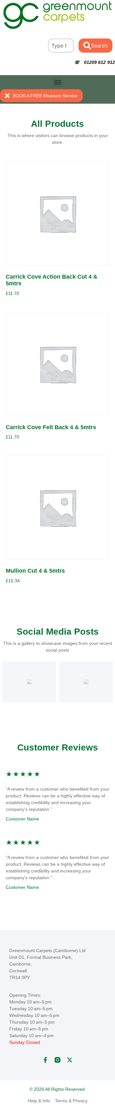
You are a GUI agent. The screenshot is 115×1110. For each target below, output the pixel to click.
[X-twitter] (70, 1060)
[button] (57, 82)
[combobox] (61, 46)
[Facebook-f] (45, 1060)
